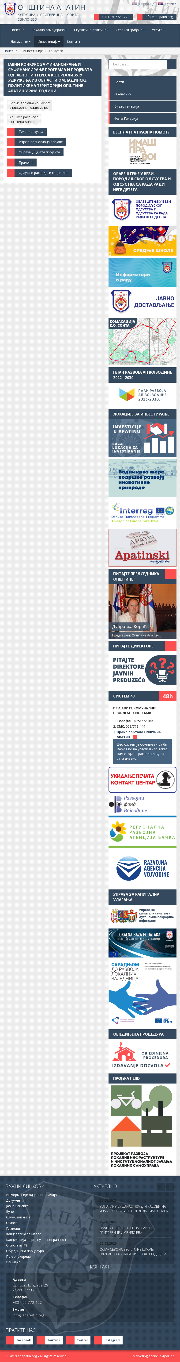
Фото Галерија (126, 118)
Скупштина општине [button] (90, 30)
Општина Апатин (51, 7)
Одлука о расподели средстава (43, 172)
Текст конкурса (31, 131)
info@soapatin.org (159, 16)
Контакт (73, 41)
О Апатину (122, 94)
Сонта (73, 14)
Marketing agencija (146, 1356)
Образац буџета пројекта (39, 152)
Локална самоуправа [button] (48, 30)
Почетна (17, 30)
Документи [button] (19, 41)
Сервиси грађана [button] (129, 30)
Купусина (26, 14)
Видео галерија (126, 106)
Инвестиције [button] (48, 41)
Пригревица (51, 14)
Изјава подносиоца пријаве (41, 142)
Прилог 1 (26, 162)
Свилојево (27, 19)
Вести (119, 82)
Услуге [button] (157, 30)
